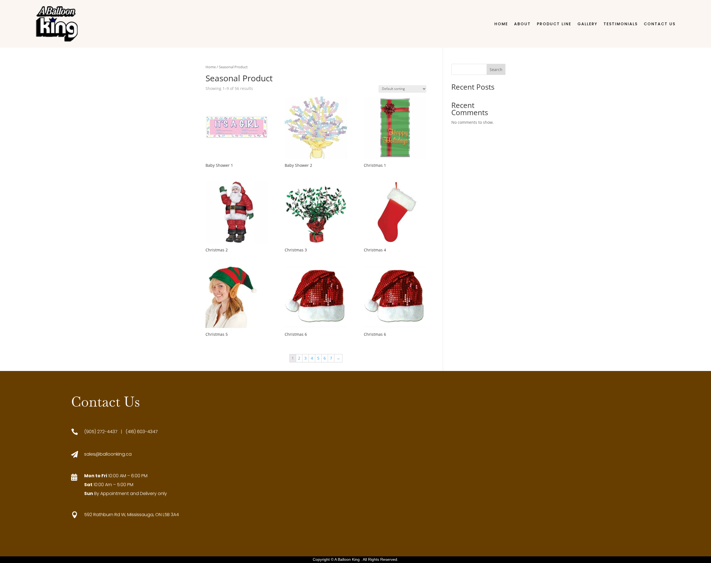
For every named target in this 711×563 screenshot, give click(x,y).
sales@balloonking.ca (108, 454)
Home (501, 24)
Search (496, 69)
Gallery (587, 24)
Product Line (554, 24)
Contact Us (659, 24)
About (522, 24)
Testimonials (621, 24)
